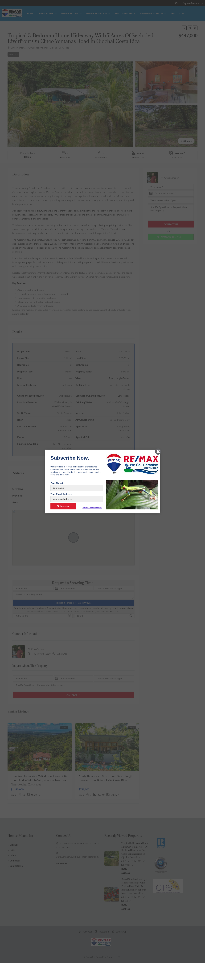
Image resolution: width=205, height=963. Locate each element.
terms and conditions (92, 507)
